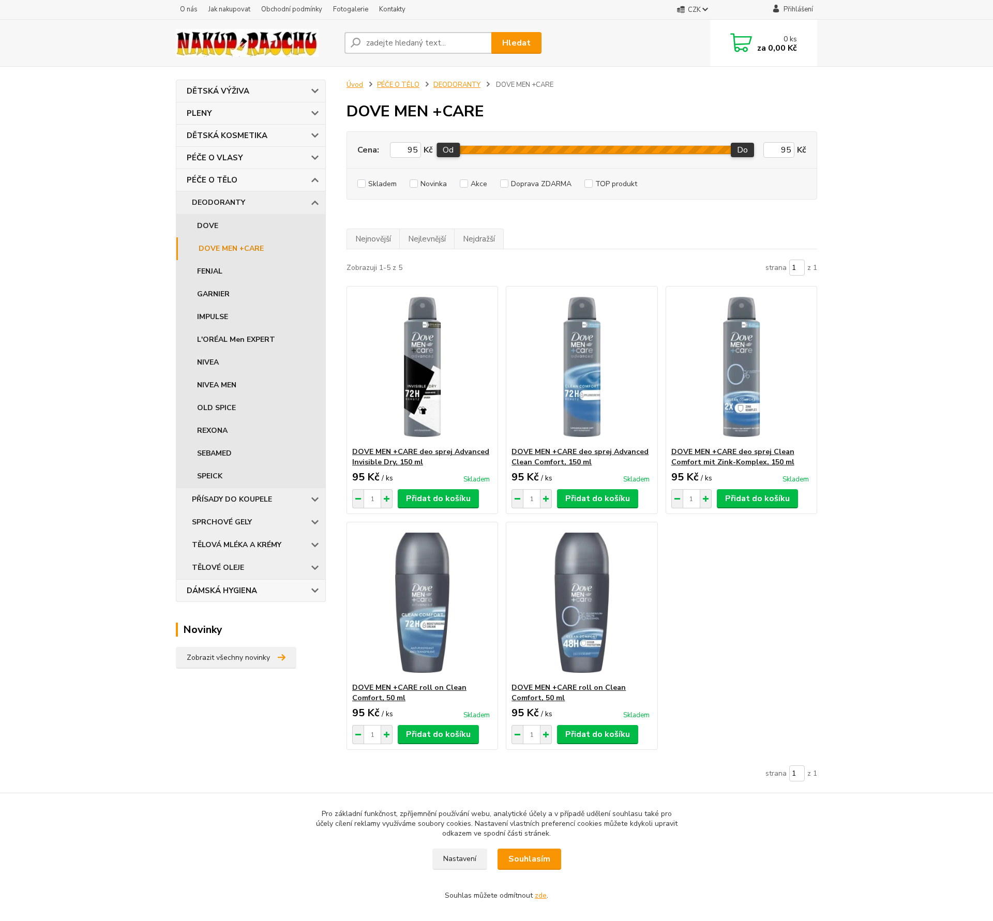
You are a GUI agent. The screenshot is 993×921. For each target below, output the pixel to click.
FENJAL (209, 271)
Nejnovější (373, 239)
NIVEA (208, 362)
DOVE (207, 226)
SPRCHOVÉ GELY (222, 522)
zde (541, 895)
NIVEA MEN (216, 385)
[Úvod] (256, 43)
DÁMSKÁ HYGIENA (222, 590)
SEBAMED (214, 453)
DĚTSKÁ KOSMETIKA (227, 135)
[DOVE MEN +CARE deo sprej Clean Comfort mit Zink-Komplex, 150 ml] (741, 367)
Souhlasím (529, 859)
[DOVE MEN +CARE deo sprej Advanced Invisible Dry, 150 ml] (422, 367)
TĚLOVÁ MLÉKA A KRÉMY (236, 545)
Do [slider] (742, 150)
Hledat (516, 43)
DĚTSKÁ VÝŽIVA (218, 91)
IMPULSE (212, 317)
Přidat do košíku (438, 498)
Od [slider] (448, 150)
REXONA (212, 430)
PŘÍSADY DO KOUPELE (232, 499)
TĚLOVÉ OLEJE (218, 567)
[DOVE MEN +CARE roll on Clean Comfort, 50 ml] (422, 602)
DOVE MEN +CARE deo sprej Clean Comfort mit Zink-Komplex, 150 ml (732, 457)
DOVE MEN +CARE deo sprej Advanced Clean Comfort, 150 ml (580, 457)
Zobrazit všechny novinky (228, 657)
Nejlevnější (427, 239)
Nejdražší (479, 239)
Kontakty (392, 9)
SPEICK (209, 476)
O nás (189, 9)
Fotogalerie (350, 9)
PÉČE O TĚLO (212, 180)
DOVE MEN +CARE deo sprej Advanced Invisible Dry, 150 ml (420, 457)
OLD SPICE (216, 408)
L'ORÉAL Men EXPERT (236, 339)
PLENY (199, 113)
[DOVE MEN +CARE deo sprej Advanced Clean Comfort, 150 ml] (581, 367)
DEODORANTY (218, 202)
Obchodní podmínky (291, 9)
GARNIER (213, 294)
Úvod (355, 84)
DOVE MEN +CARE (231, 248)
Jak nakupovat (229, 9)
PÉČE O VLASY (215, 158)
